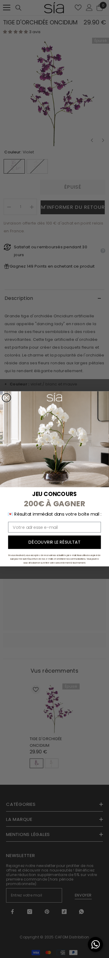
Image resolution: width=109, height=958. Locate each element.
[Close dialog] (6, 398)
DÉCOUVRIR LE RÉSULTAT (54, 542)
